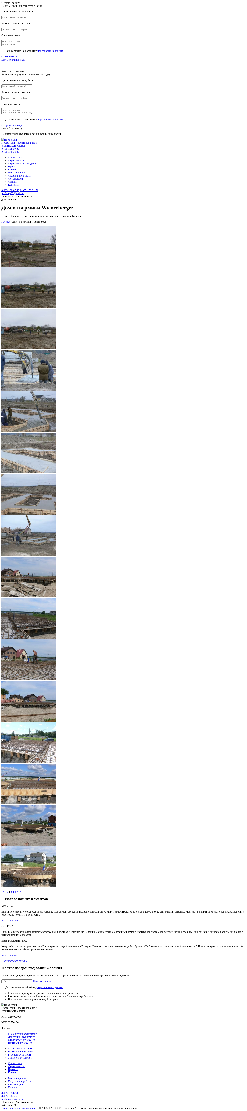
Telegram (12, 59)
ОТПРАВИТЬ (9, 56)
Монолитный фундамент (22, 1033)
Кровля (12, 1072)
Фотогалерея (15, 1084)
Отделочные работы (19, 1081)
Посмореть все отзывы (14, 960)
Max (3, 59)
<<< (3, 891)
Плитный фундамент (20, 1042)
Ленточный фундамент (21, 1036)
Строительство (16, 1066)
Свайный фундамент (20, 1048)
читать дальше (9, 920)
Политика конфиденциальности (19, 1108)
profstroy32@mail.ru (12, 193)
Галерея (5, 221)
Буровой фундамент (19, 1054)
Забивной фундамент (20, 1057)
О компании (15, 1063)
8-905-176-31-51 (10, 151)
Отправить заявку (11, 125)
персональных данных (50, 50)
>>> (19, 891)
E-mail (21, 59)
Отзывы (12, 1087)
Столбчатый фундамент (21, 1039)
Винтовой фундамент (20, 1051)
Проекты (13, 1069)
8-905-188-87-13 (10, 148)
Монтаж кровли (17, 1078)
